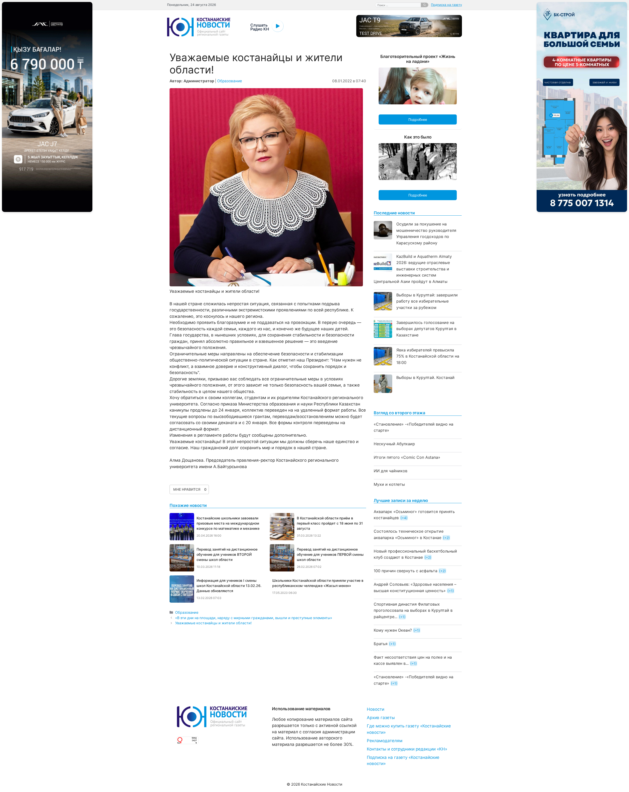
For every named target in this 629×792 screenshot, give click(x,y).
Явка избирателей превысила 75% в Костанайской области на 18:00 (427, 356)
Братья (380, 643)
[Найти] (424, 5)
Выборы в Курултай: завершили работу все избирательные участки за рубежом (427, 301)
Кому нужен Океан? (393, 630)
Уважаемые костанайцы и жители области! (213, 623)
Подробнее (417, 119)
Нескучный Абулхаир (394, 443)
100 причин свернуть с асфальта (405, 570)
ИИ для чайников (390, 470)
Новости (375, 709)
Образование (229, 81)
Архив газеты (381, 717)
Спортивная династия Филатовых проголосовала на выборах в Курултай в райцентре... (413, 610)
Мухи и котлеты (389, 484)
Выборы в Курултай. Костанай (425, 377)
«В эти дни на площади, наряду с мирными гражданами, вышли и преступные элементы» (253, 618)
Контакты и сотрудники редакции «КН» (407, 749)
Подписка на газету (446, 5)
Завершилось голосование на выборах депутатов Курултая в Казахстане (426, 328)
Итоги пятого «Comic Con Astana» (407, 457)
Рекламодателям (384, 740)
